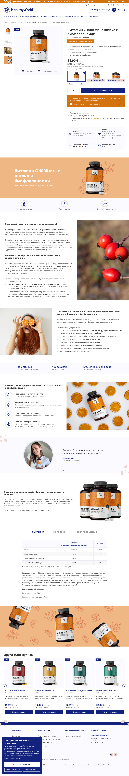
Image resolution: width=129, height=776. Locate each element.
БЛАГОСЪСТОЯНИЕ (10, 16)
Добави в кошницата (103, 90)
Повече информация (12, 758)
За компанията (17, 736)
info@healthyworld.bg (117, 5)
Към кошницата (18, 712)
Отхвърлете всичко (13, 770)
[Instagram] (111, 754)
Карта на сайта (70, 765)
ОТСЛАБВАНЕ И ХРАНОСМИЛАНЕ (51, 16)
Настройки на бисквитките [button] (107, 765)
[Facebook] (115, 754)
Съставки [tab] (38, 531)
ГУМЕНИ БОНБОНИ (72, 16)
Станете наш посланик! (72, 736)
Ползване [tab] (59, 531)
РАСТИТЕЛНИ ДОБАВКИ (89, 16)
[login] (119, 10)
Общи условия (43, 746)
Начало (6, 23)
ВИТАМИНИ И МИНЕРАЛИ (28, 16)
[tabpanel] (64, 566)
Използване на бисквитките (87, 765)
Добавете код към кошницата (86, 104)
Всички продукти (17, 23)
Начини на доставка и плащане (49, 739)
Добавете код (117, 2)
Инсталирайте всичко (22, 764)
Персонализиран (31, 770)
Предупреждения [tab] (86, 531)
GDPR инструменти (45, 743)
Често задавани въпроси (96, 5)
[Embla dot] (63, 470)
